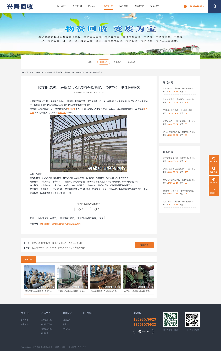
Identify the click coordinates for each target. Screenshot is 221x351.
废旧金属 (44, 333)
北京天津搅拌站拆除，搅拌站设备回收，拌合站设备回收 (57, 243)
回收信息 (103, 62)
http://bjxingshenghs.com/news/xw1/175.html (60, 224)
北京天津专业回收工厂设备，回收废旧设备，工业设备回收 (58, 248)
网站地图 (72, 347)
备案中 (64, 347)
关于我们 (77, 6)
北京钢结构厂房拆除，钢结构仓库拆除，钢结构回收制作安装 (78, 72)
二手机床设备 (46, 320)
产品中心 (92, 6)
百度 (79, 347)
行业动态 (117, 62)
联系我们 (154, 6)
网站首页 (62, 6)
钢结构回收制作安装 (87, 218)
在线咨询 (145, 331)
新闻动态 (108, 6)
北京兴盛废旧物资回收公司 (19, 6)
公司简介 (24, 320)
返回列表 (144, 245)
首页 (32, 72)
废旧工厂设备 (46, 324)
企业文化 (24, 324)
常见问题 (131, 62)
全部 (90, 62)
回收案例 (123, 6)
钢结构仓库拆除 (67, 218)
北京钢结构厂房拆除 (47, 218)
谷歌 (84, 347)
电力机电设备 (46, 329)
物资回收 (71, 109)
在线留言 (139, 6)
